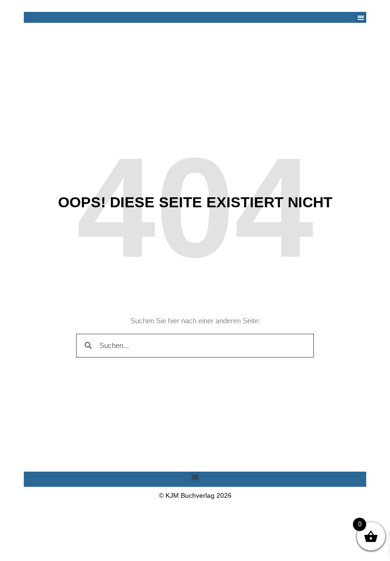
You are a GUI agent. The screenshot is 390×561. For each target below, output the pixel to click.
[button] (361, 17)
